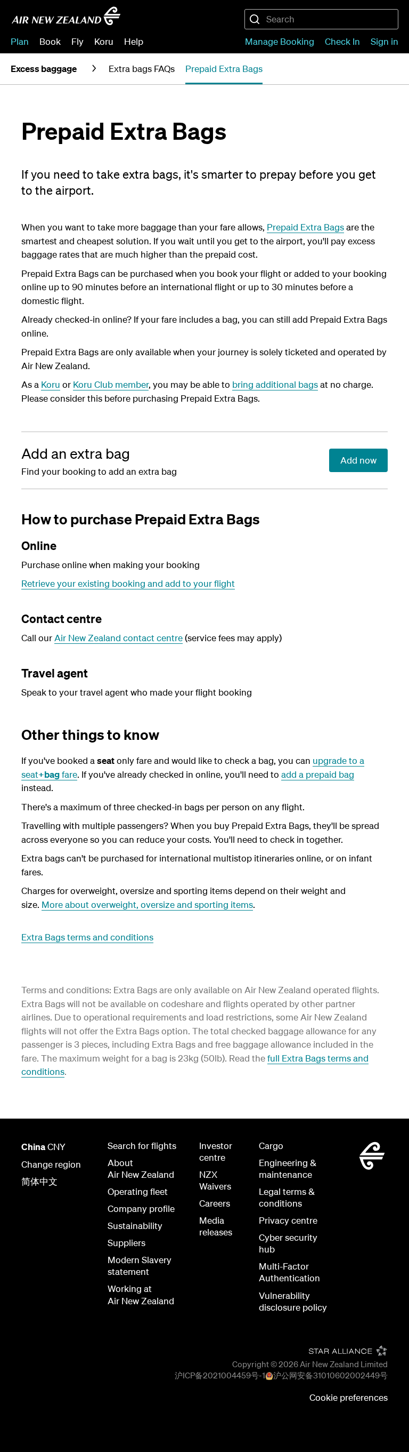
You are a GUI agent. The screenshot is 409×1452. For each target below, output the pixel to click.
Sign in (384, 41)
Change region (51, 1164)
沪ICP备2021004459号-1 (220, 1375)
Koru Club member (111, 384)
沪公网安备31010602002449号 (330, 1375)
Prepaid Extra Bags (305, 227)
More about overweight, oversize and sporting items (147, 904)
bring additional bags (275, 384)
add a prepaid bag (317, 774)
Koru (50, 384)
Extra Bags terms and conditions (87, 937)
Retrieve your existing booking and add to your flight (128, 583)
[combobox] (321, 19)
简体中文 (39, 1181)
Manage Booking (279, 41)
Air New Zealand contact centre (118, 637)
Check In (342, 41)
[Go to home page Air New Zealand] (66, 16)
